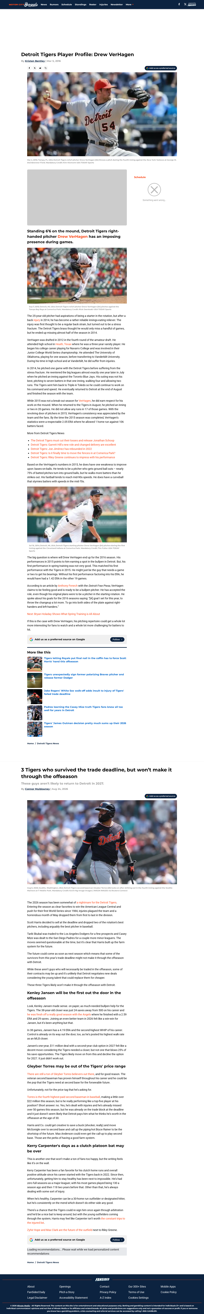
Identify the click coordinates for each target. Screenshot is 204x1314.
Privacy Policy (108, 1292)
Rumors (54, 4)
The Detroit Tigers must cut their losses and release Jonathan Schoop (72, 440)
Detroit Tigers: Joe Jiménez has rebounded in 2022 (61, 448)
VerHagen (85, 400)
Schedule (66, 4)
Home (30, 743)
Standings (80, 4)
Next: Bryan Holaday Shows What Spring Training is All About (63, 614)
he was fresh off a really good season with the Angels (59, 1014)
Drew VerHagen (73, 236)
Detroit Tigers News (48, 743)
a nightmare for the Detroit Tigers (96, 902)
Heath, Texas (63, 344)
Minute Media (23, 1306)
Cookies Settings (138, 1297)
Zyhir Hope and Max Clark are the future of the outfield (59, 1230)
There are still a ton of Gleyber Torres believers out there (60, 1074)
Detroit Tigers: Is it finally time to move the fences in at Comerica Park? (73, 453)
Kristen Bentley (35, 61)
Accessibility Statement (73, 1297)
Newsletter (117, 4)
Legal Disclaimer (37, 1297)
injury (37, 320)
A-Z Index (105, 1297)
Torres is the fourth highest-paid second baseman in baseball (63, 1096)
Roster (92, 4)
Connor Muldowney (37, 789)
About (31, 1286)
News (44, 4)
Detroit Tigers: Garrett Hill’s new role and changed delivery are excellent (73, 444)
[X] (185, 4)
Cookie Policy (169, 1292)
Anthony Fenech (68, 585)
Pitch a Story (66, 1292)
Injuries (103, 4)
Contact (104, 1286)
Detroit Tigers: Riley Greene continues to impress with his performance (73, 457)
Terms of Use (136, 1292)
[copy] (45, 68)
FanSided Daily (36, 1292)
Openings (65, 1286)
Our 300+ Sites (137, 1286)
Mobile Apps (168, 1286)
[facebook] (179, 4)
